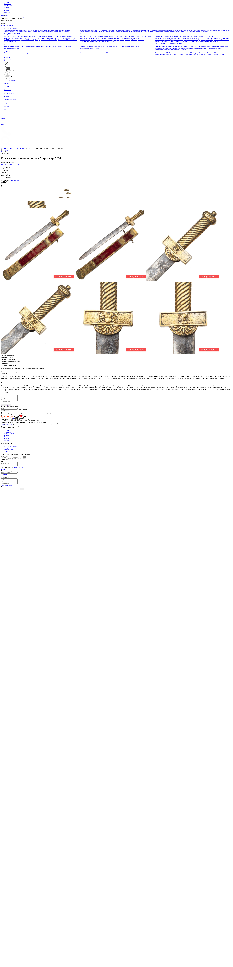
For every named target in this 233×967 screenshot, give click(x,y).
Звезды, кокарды (127, 40)
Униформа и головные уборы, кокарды (16, 53)
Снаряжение (193, 48)
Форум (6, 438)
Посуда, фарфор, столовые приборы (180, 36)
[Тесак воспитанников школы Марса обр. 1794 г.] (37, 280)
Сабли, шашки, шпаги (11, 30)
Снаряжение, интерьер (97, 31)
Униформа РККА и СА (53, 36)
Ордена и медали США (162, 53)
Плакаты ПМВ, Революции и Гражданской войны (24, 31)
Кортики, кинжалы (183, 46)
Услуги (6, 430)
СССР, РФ (7, 448)
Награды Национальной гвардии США (205, 53)
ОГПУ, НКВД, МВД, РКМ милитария (38, 38)
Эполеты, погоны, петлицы (168, 48)
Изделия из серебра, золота (177, 30)
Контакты (7, 440)
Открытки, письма (192, 40)
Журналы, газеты (208, 30)
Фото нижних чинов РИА (135, 31)
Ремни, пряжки (97, 40)
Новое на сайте (9, 433)
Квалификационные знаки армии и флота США (94, 53)
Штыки (191, 46)
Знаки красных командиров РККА (60, 38)
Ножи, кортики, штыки (20, 36)
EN (4, 124)
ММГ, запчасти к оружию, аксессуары (30, 30)
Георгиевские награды (87, 30)
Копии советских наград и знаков (100, 38)
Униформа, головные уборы (49, 31)
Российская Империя (10, 446)
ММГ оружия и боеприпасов (37, 36)
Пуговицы (217, 30)
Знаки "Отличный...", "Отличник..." (55, 40)
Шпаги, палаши (94, 48)
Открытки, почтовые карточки (198, 31)
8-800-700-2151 (9, 57)
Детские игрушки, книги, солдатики (173, 41)
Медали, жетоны (115, 30)
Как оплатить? (5, 164)
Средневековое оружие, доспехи (14, 46)
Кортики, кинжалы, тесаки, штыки (52, 30)
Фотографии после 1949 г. (206, 38)
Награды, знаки (39, 40)
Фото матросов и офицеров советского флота (172, 40)
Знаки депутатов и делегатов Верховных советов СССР (97, 36)
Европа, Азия (8, 449)
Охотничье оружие (166, 46)
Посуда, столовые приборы (194, 30)
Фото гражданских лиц (162, 30)
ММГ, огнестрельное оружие (202, 46)
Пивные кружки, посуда (204, 48)
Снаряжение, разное (217, 54)
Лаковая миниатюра (197, 36)
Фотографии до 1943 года (175, 38)
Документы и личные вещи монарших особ (38, 46)
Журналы (199, 41)
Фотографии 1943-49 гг (190, 38)
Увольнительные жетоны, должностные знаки (134, 30)
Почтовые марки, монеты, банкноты (175, 49)
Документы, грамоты (204, 40)
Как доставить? (14, 164)
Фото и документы (183, 48)
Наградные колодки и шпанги (89, 46)
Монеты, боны (184, 31)
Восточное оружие (123, 46)
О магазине (7, 432)
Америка (7, 451)
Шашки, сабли (8, 36)
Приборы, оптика (110, 31)
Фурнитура (88, 40)
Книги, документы (121, 31)
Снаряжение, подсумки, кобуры (112, 40)
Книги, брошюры (190, 41)
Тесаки (174, 46)
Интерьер (164, 38)
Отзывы (6, 435)
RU (2, 124)
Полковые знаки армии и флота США (181, 53)
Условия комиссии (10, 437)
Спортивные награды (118, 38)
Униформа (214, 46)
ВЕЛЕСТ (11, 459)
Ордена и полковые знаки (102, 30)
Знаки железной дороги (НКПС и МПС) (22, 40)
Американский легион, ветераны (174, 54)
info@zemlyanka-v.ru (7, 424)
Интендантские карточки (172, 31)
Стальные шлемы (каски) (18, 38)
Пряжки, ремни (16, 33)
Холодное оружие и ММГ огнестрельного (198, 54)
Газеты (160, 43)
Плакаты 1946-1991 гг (162, 36)
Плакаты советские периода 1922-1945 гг (102, 41)
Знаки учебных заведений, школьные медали (128, 36)
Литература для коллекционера (172, 43)
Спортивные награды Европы (107, 46)
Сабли (88, 48)
